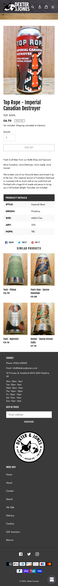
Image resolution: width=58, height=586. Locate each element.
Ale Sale (10, 507)
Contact (10, 491)
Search (9, 499)
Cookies (10, 523)
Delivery (10, 515)
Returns (9, 540)
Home (9, 474)
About (9, 482)
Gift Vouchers (13, 532)
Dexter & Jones (33, 581)
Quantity (6, 131)
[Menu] (52, 6)
